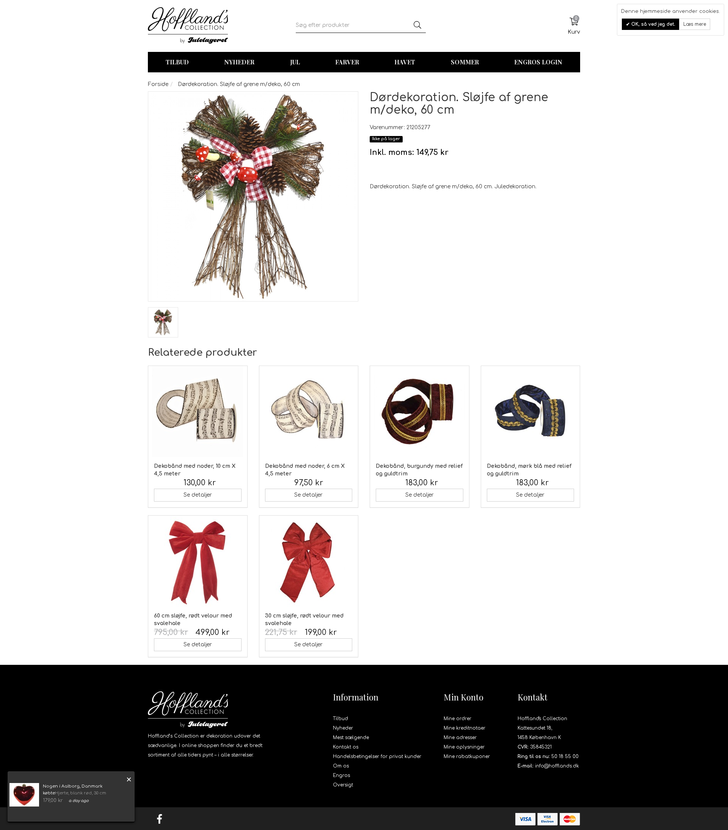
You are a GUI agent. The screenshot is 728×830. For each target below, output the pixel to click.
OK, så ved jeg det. (652, 24)
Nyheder (239, 62)
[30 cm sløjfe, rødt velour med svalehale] (308, 561)
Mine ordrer (457, 718)
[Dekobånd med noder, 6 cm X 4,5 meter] (308, 411)
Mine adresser (460, 737)
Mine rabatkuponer (467, 756)
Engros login (538, 62)
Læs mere (694, 24)
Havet (404, 62)
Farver (347, 62)
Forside (158, 84)
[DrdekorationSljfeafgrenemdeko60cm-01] (163, 322)
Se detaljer (198, 495)
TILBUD (177, 62)
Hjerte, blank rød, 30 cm (80, 793)
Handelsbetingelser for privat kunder (377, 756)
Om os (341, 766)
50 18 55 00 (565, 756)
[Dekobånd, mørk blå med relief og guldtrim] (530, 411)
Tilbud (340, 718)
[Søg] (417, 25)
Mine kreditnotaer (464, 728)
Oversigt (343, 785)
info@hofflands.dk (557, 766)
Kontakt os (345, 747)
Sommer (465, 62)
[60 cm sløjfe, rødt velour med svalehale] (197, 561)
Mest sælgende (351, 737)
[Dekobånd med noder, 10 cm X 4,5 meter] (197, 411)
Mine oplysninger (464, 747)
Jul (295, 62)
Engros (341, 775)
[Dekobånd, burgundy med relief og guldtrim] (419, 411)
